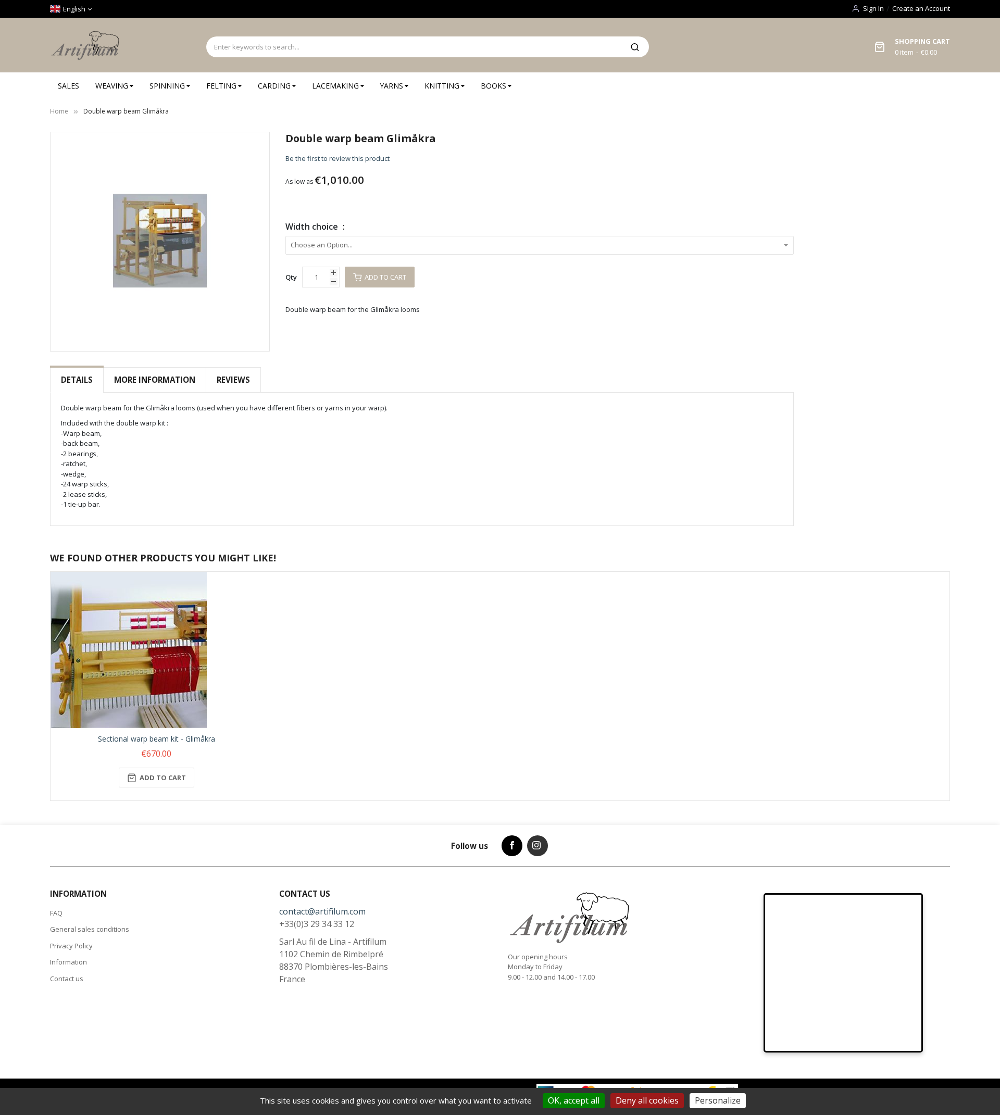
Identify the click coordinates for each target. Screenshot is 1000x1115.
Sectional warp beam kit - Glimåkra (156, 739)
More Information (154, 379)
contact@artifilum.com (322, 911)
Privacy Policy (71, 945)
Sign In (873, 8)
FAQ (56, 913)
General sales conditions (89, 929)
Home (59, 111)
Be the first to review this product (337, 158)
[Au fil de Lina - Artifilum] (87, 45)
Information (68, 962)
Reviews (233, 379)
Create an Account (921, 8)
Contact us (66, 978)
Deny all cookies (647, 1100)
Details (77, 379)
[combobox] (413, 46)
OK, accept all (573, 1100)
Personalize (718, 1100)
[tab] (77, 380)
